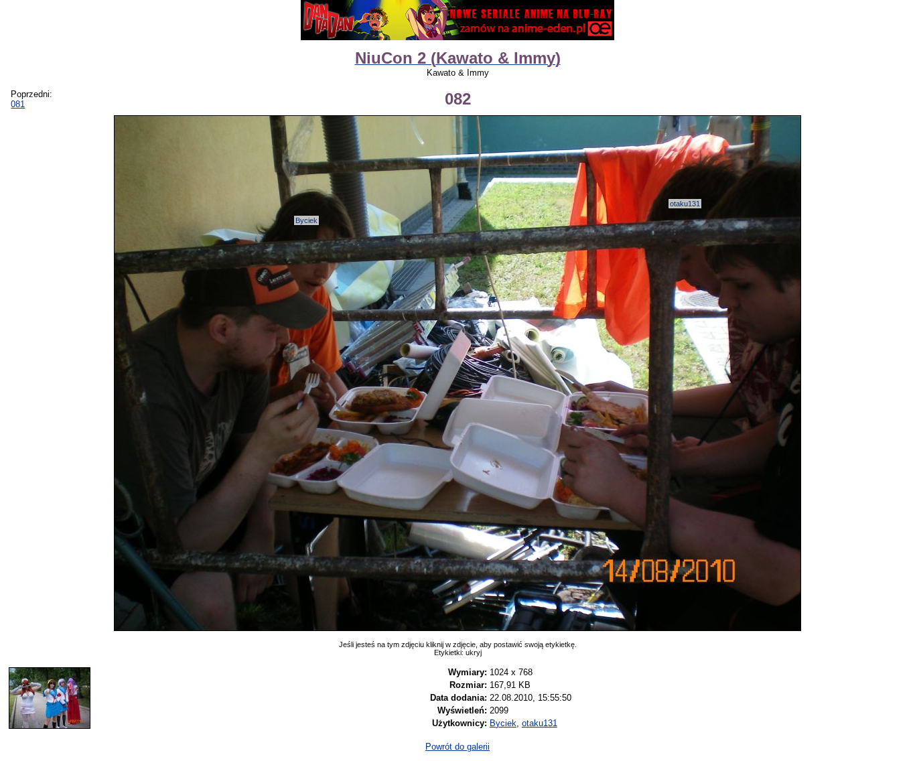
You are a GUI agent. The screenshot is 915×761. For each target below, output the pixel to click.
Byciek (306, 220)
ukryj (474, 652)
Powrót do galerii (457, 747)
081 (18, 104)
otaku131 (685, 204)
